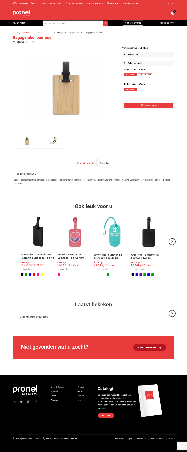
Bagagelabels (73, 33)
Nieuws (80, 391)
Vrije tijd (60, 33)
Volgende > (172, 316)
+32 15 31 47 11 (167, 23)
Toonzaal (54, 400)
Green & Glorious (57, 387)
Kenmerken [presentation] (105, 163)
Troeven (80, 396)
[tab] (86, 163)
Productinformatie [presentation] (85, 163)
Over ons (80, 400)
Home (39, 33)
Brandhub (54, 391)
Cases (53, 396)
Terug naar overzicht (24, 32)
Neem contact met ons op (149, 347)
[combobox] (75, 23)
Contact (80, 387)
